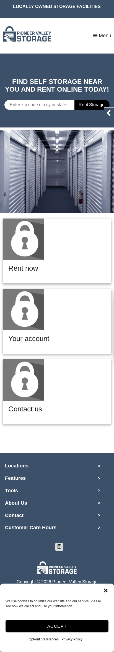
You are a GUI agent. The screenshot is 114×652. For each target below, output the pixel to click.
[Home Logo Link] (48, 35)
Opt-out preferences (44, 639)
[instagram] (59, 547)
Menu (104, 35)
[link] (57, 171)
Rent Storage (92, 104)
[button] (105, 590)
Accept (57, 626)
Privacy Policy (71, 639)
